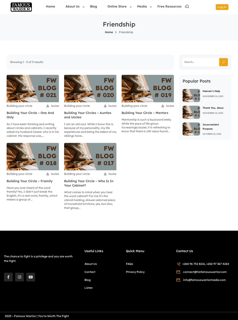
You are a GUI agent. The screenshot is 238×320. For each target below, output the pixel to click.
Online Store (117, 6)
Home (50, 6)
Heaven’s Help (211, 91)
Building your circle (19, 105)
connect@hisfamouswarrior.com (205, 272)
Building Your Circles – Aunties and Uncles (87, 115)
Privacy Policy (135, 272)
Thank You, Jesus (213, 107)
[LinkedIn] (30, 277)
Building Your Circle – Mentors (145, 113)
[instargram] (19, 277)
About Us (73, 6)
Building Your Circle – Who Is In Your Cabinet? (88, 183)
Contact (90, 272)
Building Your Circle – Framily (30, 181)
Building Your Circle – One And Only (30, 115)
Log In (222, 7)
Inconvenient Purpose (211, 126)
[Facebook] (8, 277)
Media (142, 6)
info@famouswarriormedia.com (204, 280)
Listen (89, 287)
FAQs (129, 264)
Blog (93, 6)
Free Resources (169, 6)
